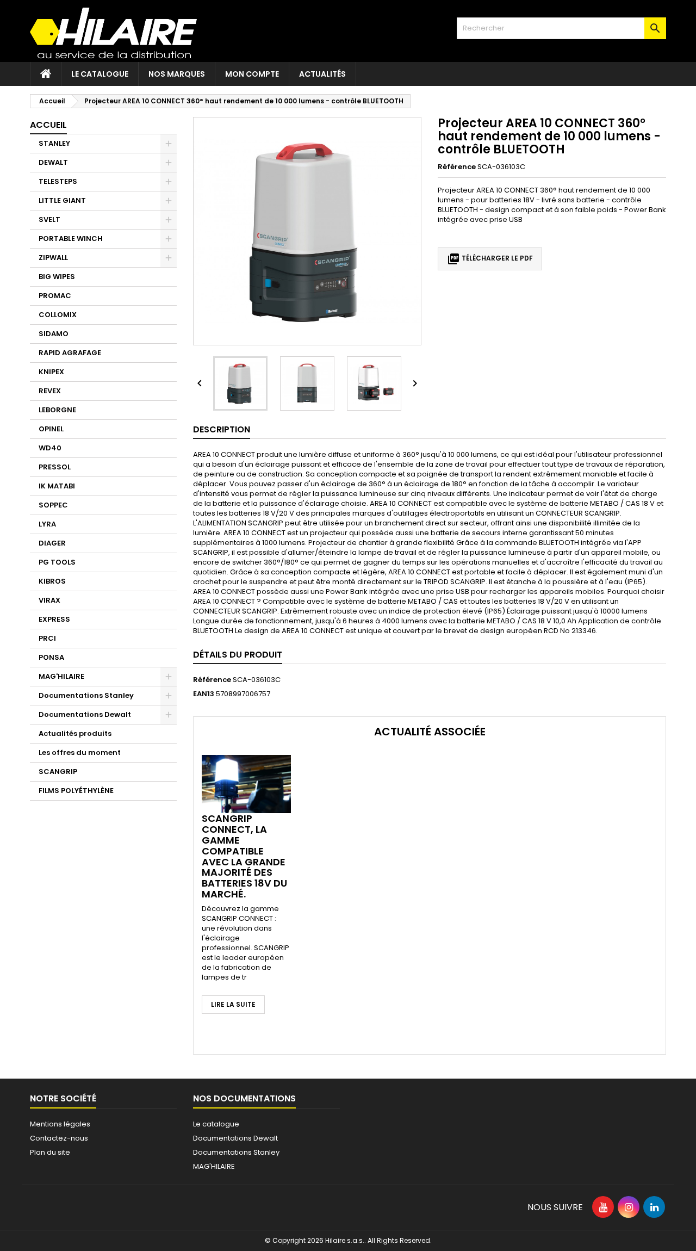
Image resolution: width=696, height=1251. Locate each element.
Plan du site (50, 1152)
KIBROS (52, 581)
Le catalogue (99, 74)
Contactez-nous (59, 1138)
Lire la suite (233, 1004)
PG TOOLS (57, 562)
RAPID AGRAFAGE (70, 353)
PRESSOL (55, 467)
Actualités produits (75, 733)
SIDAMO (54, 334)
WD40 (50, 448)
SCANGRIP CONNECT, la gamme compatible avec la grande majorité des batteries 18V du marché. (244, 856)
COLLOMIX (58, 314)
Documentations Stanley (86, 695)
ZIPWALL (53, 257)
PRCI (47, 638)
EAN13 (203, 694)
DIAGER (52, 543)
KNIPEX (51, 372)
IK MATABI (57, 486)
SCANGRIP (58, 771)
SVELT (49, 219)
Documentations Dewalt (85, 714)
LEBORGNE (57, 410)
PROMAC (55, 295)
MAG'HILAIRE (61, 676)
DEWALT (53, 162)
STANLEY (54, 143)
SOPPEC (53, 505)
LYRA (47, 524)
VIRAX (49, 600)
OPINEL (51, 429)
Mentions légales (60, 1124)
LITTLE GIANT (62, 200)
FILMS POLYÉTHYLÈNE (76, 790)
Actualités (322, 74)
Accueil (48, 125)
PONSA (51, 657)
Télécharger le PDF (490, 258)
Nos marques (176, 74)
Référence (457, 167)
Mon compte (252, 74)
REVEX (50, 391)
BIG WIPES (57, 276)
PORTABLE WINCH (71, 238)
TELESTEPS (58, 181)
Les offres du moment (80, 752)
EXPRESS (54, 619)
